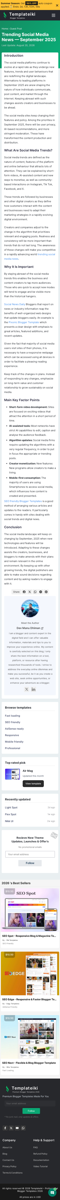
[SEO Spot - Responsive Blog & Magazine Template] (30, 910)
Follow (30, 863)
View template (33, 783)
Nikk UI (9, 821)
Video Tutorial (40, 1166)
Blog (4, 1153)
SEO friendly (12, 722)
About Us (7, 1147)
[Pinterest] (46, 591)
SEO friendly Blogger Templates (23, 501)
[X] (26, 689)
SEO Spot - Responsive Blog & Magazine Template (30, 935)
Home (5, 28)
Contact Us (8, 1160)
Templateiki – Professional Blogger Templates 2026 (37, 1189)
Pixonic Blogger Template (24, 322)
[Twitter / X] (11, 1129)
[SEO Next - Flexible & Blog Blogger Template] (30, 1037)
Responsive (12, 735)
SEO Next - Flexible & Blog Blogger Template (29, 1062)
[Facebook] (24, 591)
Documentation (41, 1160)
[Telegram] (40, 591)
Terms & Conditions (12, 1172)
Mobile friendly (14, 741)
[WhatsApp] (35, 591)
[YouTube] (17, 1129)
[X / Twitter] (29, 591)
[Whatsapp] (23, 1129)
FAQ (35, 1147)
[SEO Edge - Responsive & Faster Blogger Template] (30, 973)
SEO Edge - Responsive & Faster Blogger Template (30, 999)
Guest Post (16, 28)
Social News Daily (14, 304)
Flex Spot (10, 814)
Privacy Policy (9, 1166)
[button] (55, 15)
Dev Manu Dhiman (29, 628)
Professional (12, 748)
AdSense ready (14, 728)
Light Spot (11, 807)
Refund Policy (40, 1153)
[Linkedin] (33, 689)
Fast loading (12, 715)
